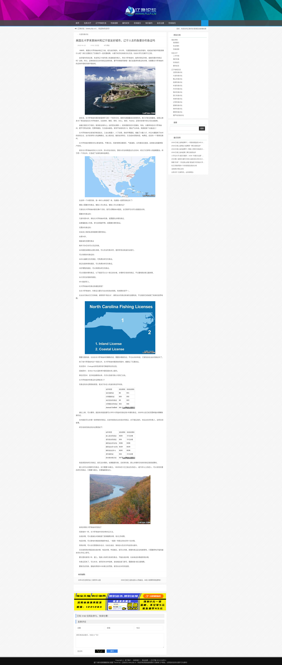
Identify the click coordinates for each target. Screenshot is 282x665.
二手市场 (176, 56)
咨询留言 (137, 23)
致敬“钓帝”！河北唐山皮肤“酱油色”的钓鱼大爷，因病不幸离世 (192, 162)
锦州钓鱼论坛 (177, 92)
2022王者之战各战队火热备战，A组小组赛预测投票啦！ (141, 580)
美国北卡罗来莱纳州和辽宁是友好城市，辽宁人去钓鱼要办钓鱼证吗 (115, 40)
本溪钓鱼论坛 (177, 85)
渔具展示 (176, 42)
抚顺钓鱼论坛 (177, 82)
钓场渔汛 (172, 23)
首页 (77, 23)
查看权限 (203, 28)
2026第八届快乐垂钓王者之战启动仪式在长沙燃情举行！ (190, 159)
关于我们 (128, 660)
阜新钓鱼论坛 (177, 99)
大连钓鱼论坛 (83, 34)
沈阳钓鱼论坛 (177, 72)
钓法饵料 (176, 46)
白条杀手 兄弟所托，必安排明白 (182, 172)
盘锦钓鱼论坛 (177, 105)
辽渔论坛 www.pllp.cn (129, 662)
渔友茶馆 (174, 40)
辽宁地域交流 (101, 23)
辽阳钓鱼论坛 (177, 102)
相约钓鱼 (176, 59)
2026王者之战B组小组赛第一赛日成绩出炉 (186, 146)
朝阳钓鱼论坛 (177, 112)
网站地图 (145, 660)
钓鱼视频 (114, 23)
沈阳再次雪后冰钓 (177, 169)
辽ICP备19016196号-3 (158, 660)
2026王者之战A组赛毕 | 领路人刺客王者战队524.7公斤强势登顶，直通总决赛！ (198, 149)
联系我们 (136, 660)
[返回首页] (76, 34)
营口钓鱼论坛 (177, 95)
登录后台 (197, 28)
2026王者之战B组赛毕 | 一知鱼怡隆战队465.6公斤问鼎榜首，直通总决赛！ (197, 142)
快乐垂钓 (148, 23)
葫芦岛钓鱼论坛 (178, 115)
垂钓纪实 (125, 23)
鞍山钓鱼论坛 (177, 79)
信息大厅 (87, 23)
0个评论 (106, 45)
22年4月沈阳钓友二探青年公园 (89, 580)
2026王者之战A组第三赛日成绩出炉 (183, 152)
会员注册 (160, 23)
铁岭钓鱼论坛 (177, 108)
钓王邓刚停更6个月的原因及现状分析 (184, 165)
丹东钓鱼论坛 (177, 89)
